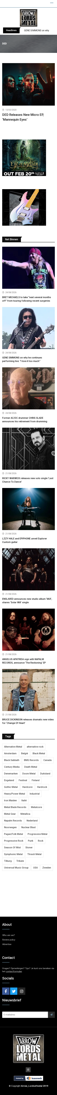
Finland (35, 780)
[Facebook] (6, 991)
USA (35, 867)
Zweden (46, 867)
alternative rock (35, 746)
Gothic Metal (11, 787)
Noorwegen (10, 827)
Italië (24, 800)
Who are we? (8, 935)
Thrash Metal (34, 854)
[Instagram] (21, 991)
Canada (47, 760)
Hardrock (42, 787)
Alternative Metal (13, 746)
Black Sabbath (11, 760)
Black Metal (39, 753)
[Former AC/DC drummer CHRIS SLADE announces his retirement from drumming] (28, 388)
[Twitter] (13, 991)
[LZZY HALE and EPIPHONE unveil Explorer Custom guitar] (28, 509)
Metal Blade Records (15, 807)
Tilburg (8, 861)
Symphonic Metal (13, 854)
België (24, 753)
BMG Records (31, 760)
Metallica (25, 814)
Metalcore (36, 807)
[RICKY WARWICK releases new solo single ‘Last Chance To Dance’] (28, 449)
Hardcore (27, 787)
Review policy (8, 939)
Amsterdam (10, 753)
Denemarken (11, 773)
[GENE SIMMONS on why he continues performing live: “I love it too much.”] (28, 328)
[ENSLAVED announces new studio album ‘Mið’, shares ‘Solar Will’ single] (28, 569)
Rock (40, 840)
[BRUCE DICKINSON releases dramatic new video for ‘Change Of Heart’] (28, 690)
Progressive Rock (13, 840)
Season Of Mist (12, 847)
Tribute (20, 861)
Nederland (32, 820)
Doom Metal (29, 773)
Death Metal (30, 766)
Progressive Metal (37, 834)
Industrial (35, 793)
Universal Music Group (16, 867)
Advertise (6, 944)
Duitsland (45, 773)
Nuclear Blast (28, 827)
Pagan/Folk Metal (13, 834)
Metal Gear (10, 814)
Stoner (29, 847)
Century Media (12, 766)
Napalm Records (13, 820)
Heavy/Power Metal (14, 793)
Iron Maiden (10, 800)
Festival (23, 780)
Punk (30, 840)
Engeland (9, 780)
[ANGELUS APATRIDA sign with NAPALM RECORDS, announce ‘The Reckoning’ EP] (28, 630)
